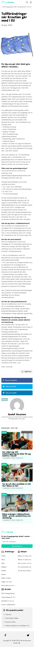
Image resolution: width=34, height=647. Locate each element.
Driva (3, 559)
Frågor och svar (6, 582)
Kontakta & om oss (7, 601)
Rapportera (27, 371)
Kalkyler (3, 567)
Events (3, 574)
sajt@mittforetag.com (14, 604)
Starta (3, 556)
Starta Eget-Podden (12, 618)
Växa (3, 563)
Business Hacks (11, 622)
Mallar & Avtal (5, 578)
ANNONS (3, 370)
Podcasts (9, 614)
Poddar (3, 571)
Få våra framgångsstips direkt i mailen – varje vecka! (16, 537)
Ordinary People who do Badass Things (18, 626)
